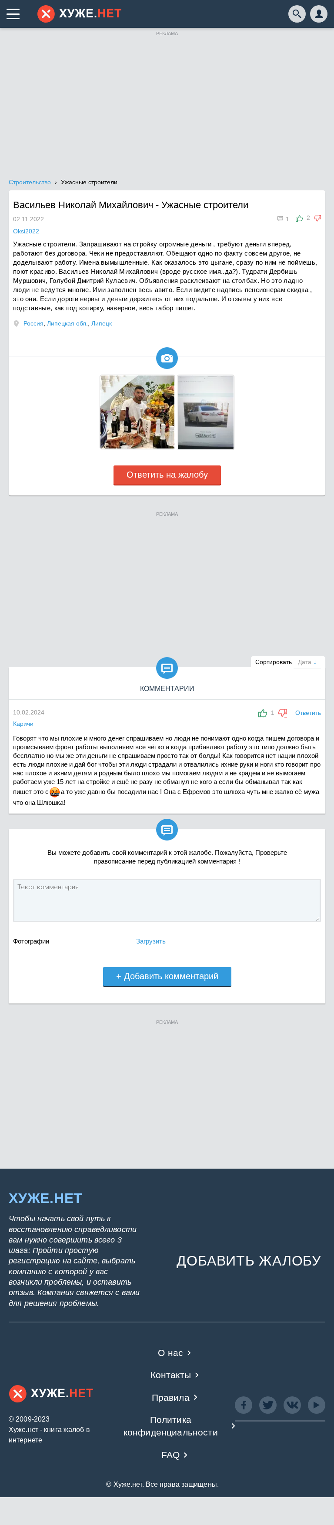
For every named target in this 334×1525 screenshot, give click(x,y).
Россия (33, 323)
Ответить (308, 712)
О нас (170, 1353)
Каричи (23, 723)
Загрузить (151, 941)
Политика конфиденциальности (171, 1426)
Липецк (101, 323)
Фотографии (31, 941)
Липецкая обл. (67, 323)
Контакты (170, 1375)
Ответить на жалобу (167, 474)
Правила (171, 1397)
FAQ (170, 1455)
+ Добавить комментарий (167, 976)
